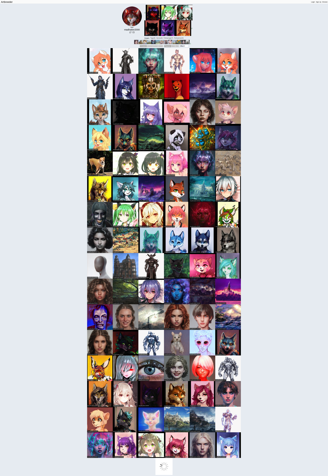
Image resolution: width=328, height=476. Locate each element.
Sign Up (318, 2)
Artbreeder (7, 2)
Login (313, 2)
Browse (324, 2)
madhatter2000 (92, 73)
